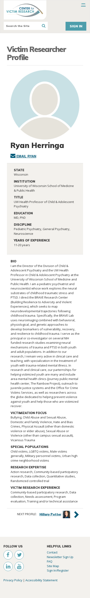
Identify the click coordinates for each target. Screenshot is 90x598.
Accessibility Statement (41, 580)
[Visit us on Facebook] (6, 555)
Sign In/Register (58, 570)
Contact (52, 552)
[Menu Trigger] (83, 5)
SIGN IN (76, 26)
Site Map (53, 566)
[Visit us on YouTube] (18, 567)
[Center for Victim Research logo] (45, 9)
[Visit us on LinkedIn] (7, 567)
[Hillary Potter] (66, 514)
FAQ (49, 561)
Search (44, 26)
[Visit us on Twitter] (18, 555)
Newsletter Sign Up (60, 557)
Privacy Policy (12, 580)
